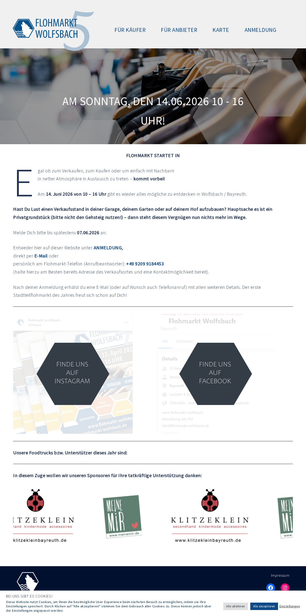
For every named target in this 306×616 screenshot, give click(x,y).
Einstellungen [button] (289, 606)
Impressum (280, 575)
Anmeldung (261, 30)
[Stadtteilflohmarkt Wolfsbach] (52, 29)
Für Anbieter (179, 30)
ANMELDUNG (108, 248)
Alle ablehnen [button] (235, 606)
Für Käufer (130, 30)
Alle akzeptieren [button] (264, 606)
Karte (221, 30)
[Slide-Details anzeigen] (97, 517)
